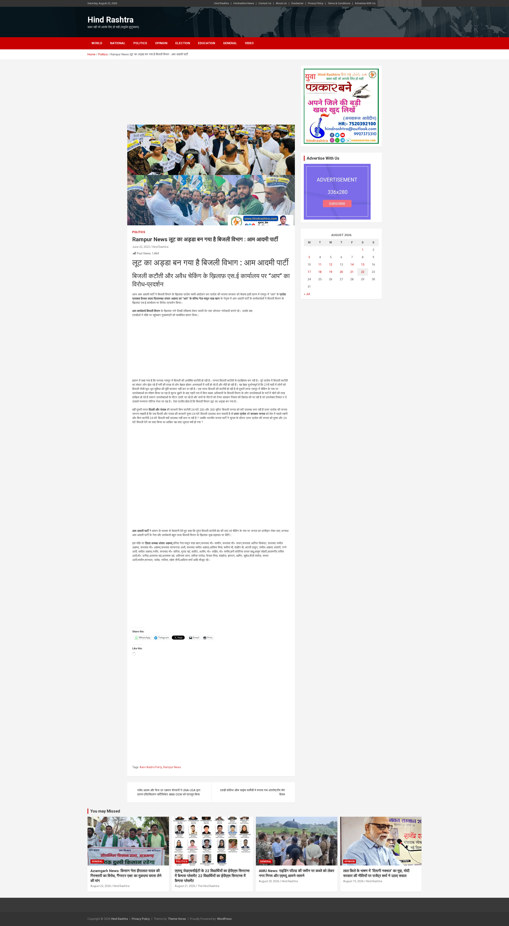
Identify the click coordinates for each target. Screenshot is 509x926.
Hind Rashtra (221, 3)
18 (320, 272)
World (96, 43)
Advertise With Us (365, 3)
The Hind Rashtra (208, 886)
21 (352, 272)
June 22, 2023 (141, 246)
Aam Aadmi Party (151, 767)
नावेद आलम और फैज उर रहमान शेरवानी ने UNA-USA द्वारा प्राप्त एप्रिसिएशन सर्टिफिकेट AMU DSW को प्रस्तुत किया (168, 792)
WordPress (224, 919)
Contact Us (264, 3)
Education (206, 43)
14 (352, 264)
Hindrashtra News (243, 3)
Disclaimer (297, 3)
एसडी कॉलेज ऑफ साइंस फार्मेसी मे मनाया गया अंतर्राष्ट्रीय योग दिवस (252, 792)
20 (341, 272)
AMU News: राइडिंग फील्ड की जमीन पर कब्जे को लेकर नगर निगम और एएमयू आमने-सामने (296, 873)
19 (330, 272)
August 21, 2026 (185, 886)
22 (362, 272)
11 (320, 264)
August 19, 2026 (353, 881)
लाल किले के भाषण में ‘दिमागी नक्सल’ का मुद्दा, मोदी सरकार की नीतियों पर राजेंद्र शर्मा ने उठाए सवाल (376, 873)
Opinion (161, 43)
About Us (281, 3)
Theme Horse (177, 919)
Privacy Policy (315, 3)
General (230, 43)
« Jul (307, 294)
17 (309, 272)
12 (330, 264)
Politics (140, 43)
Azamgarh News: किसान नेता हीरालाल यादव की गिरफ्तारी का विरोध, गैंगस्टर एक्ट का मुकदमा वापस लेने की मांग (125, 875)
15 (362, 264)
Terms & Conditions (339, 3)
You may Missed (105, 811)
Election (182, 43)
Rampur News (172, 767)
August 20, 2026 (269, 881)
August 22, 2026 (100, 886)
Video (249, 43)
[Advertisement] (211, 95)
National (117, 43)
